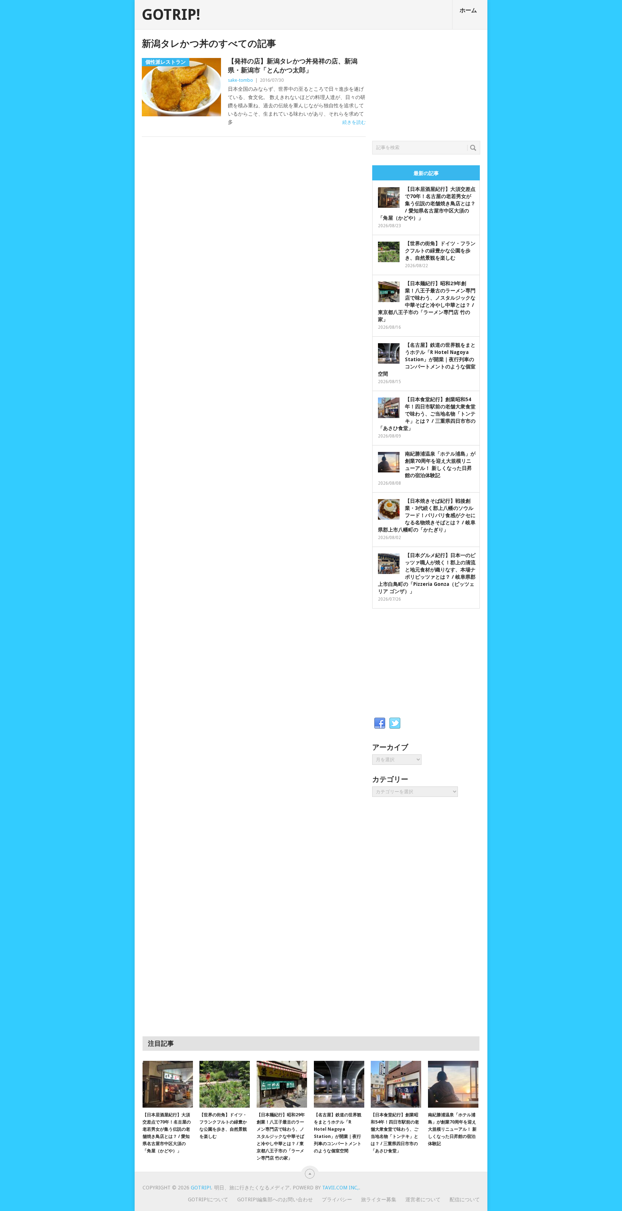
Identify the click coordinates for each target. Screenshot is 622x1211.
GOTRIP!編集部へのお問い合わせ (275, 1199)
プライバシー (337, 1199)
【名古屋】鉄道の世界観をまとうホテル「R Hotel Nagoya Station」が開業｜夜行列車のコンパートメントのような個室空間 (426, 359)
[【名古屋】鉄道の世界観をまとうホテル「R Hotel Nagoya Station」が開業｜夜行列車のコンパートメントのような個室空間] (339, 1084)
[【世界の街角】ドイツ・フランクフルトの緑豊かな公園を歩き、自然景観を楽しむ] (224, 1084)
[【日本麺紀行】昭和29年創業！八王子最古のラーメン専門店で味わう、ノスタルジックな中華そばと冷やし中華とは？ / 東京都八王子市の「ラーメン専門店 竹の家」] (282, 1084)
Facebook (380, 723)
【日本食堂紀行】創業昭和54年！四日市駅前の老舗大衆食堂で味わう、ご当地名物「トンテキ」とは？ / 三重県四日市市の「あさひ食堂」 (426, 413)
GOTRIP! (171, 14)
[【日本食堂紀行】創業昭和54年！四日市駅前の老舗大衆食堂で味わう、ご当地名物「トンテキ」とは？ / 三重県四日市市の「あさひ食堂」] (396, 1084)
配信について (465, 1199)
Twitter (395, 723)
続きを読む (354, 122)
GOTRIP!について (208, 1199)
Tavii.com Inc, (340, 1187)
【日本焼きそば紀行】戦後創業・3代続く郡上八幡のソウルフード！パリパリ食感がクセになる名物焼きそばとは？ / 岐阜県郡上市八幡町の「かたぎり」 (426, 515)
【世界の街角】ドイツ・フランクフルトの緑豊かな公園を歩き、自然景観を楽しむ (440, 251)
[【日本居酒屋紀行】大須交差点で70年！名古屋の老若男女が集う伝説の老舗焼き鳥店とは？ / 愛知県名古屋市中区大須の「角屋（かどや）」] (168, 1084)
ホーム (468, 10)
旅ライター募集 (378, 1199)
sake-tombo (240, 80)
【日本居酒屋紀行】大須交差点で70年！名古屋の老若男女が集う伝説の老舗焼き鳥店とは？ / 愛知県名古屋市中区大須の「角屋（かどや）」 (426, 203)
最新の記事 (426, 173)
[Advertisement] (426, 83)
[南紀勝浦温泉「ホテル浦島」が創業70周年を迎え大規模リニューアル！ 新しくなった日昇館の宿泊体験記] (453, 1084)
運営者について (423, 1199)
